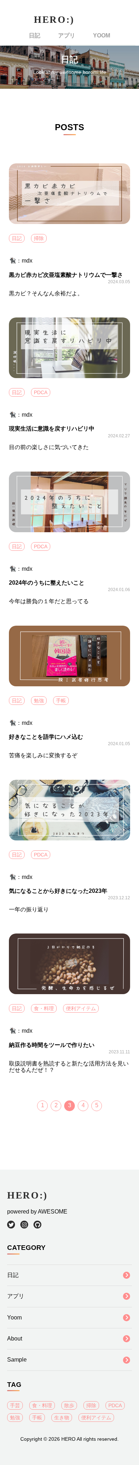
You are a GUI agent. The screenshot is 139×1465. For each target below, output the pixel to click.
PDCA (40, 392)
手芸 (15, 1405)
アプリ (66, 35)
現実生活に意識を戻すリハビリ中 (51, 429)
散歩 (69, 1405)
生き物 (61, 1417)
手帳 (61, 700)
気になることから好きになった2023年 (58, 891)
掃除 (39, 238)
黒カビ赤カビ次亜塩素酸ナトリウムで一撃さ (66, 275)
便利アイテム (81, 1008)
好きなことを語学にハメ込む (46, 737)
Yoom (101, 35)
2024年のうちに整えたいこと (46, 583)
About (14, 1339)
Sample (17, 1360)
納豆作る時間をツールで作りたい (51, 1045)
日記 (34, 35)
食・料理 (44, 1008)
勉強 (39, 700)
